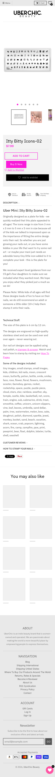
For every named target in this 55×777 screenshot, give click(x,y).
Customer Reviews (14, 442)
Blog (27, 661)
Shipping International (27, 665)
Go (48, 741)
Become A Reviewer (27, 679)
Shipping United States (27, 668)
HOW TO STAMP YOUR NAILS (18, 448)
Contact (27, 693)
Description (10, 202)
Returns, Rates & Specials (27, 675)
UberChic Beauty (32, 767)
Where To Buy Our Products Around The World (27, 672)
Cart (41, 3)
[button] (50, 3)
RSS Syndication (27, 686)
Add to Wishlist (15, 169)
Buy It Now (16, 164)
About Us (27, 682)
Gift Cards (27, 708)
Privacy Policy (27, 689)
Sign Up (27, 715)
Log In (27, 712)
